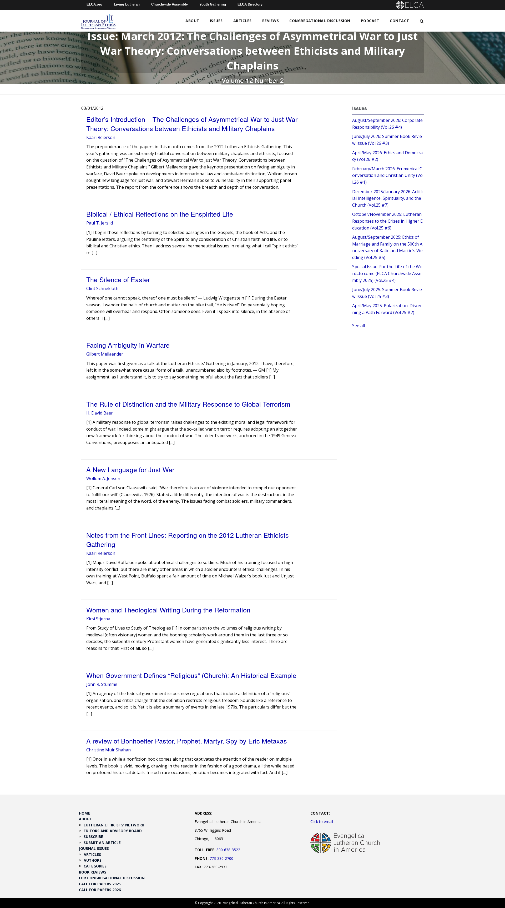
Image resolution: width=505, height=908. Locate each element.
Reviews (270, 20)
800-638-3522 (228, 849)
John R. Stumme (101, 684)
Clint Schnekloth (102, 288)
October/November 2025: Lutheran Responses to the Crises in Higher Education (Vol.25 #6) (387, 221)
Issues (216, 20)
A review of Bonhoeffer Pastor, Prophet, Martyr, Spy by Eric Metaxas (186, 740)
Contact (399, 20)
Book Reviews (92, 872)
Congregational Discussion (319, 20)
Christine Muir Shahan (108, 750)
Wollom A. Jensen (103, 478)
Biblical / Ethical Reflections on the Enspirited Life (159, 213)
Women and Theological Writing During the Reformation (168, 609)
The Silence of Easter (118, 279)
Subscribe (93, 836)
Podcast (370, 20)
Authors (93, 860)
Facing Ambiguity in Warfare (128, 345)
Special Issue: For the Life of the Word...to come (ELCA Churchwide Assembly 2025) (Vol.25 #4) (387, 273)
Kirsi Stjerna (98, 619)
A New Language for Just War (130, 469)
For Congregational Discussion (112, 877)
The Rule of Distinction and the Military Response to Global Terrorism (188, 403)
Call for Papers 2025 (100, 883)
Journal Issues (94, 848)
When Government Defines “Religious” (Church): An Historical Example (191, 675)
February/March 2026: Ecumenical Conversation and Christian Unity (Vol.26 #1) (387, 175)
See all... (359, 325)
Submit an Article (102, 842)
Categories (95, 866)
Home (84, 813)
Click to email (321, 821)
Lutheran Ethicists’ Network (114, 824)
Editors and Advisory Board (113, 830)
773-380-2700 (221, 858)
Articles (242, 20)
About (192, 20)
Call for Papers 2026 (100, 889)
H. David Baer (99, 413)
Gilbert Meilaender (104, 354)
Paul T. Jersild (99, 223)
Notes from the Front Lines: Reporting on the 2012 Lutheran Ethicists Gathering (187, 539)
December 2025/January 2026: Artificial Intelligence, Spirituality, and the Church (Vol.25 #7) (387, 198)
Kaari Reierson (100, 137)
